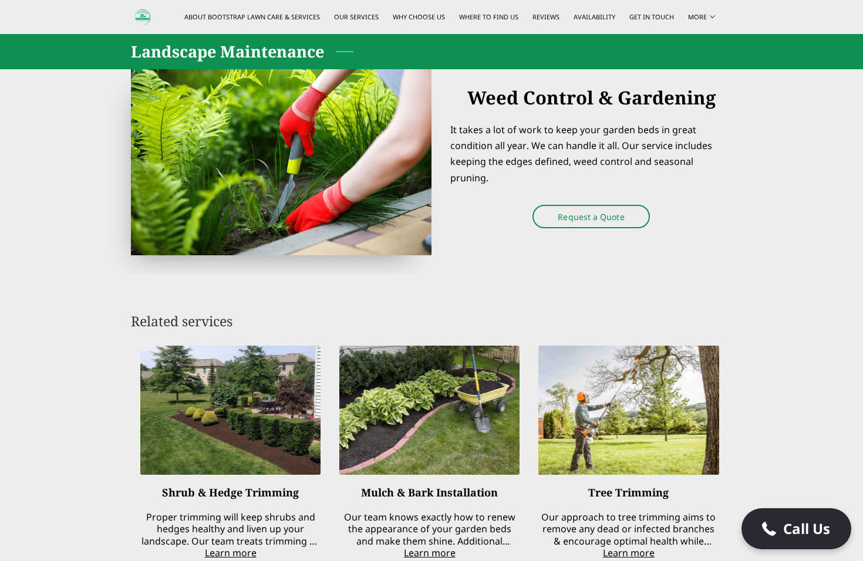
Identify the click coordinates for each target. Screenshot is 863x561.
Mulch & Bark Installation (429, 492)
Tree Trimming (628, 492)
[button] (796, 528)
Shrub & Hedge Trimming (230, 492)
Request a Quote (591, 216)
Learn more (231, 552)
